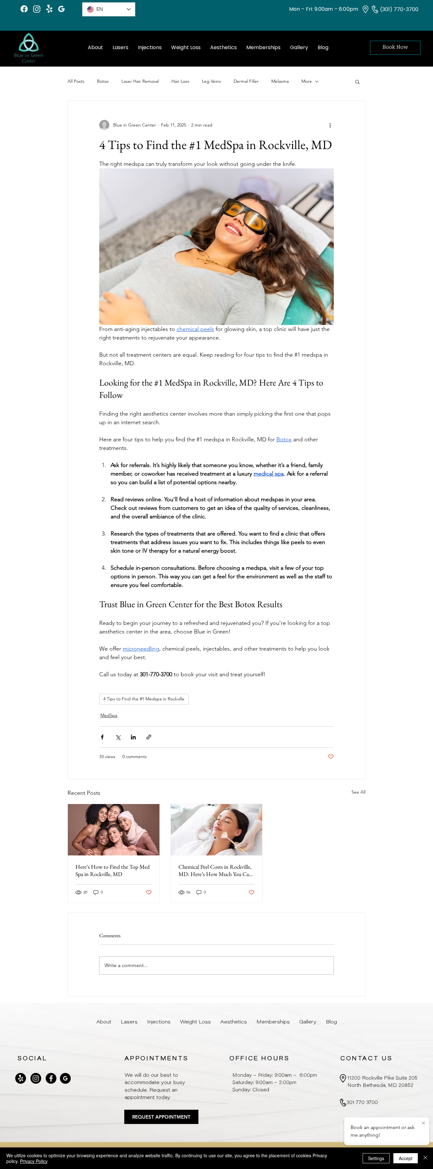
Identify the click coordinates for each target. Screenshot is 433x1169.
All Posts (76, 81)
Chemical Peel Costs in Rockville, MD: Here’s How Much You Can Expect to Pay (215, 870)
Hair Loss (180, 81)
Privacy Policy (34, 1161)
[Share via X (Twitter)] (118, 737)
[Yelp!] (49, 9)
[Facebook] (24, 9)
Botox (103, 81)
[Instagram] (37, 9)
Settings (376, 1158)
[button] (357, 81)
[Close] (425, 1158)
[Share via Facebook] (102, 737)
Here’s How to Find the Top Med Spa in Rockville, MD (112, 870)
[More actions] (330, 125)
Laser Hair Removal (140, 81)
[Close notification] (423, 1123)
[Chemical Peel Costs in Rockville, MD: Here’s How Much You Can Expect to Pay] (216, 829)
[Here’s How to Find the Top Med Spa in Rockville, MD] (113, 829)
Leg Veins (211, 81)
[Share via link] (149, 737)
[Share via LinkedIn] (133, 737)
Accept (405, 1158)
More (306, 81)
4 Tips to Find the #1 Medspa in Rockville (143, 699)
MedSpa (108, 715)
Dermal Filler (246, 81)
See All (358, 792)
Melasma (280, 81)
